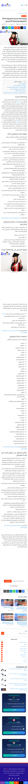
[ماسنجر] (12, 27)
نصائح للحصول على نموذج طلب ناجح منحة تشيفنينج (15, 93)
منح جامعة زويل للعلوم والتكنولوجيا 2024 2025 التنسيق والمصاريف (22, 623)
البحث (26, 631)
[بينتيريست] (18, 27)
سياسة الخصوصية (13, 771)
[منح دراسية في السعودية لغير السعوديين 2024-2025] (7, 617)
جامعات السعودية (22, 642)
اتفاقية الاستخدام (6, 771)
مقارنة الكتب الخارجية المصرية (14, 775)
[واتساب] (9, 27)
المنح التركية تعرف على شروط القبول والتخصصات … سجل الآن (21, 609)
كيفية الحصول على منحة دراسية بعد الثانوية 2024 (14, 331)
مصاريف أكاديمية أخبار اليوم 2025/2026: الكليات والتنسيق (18, 679)
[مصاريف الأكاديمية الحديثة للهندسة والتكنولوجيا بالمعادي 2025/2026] (3, 689)
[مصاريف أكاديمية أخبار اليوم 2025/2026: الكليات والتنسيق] (3, 679)
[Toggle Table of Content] (24, 82)
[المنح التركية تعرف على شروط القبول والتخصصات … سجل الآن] (21, 602)
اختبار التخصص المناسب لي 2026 (9, 773)
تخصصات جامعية (23, 648)
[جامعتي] (6, 5)
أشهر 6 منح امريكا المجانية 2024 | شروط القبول (15, 448)
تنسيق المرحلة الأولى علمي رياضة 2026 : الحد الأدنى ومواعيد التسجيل (17, 674)
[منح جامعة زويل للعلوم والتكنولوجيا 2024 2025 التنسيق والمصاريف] (21, 617)
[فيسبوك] (24, 27)
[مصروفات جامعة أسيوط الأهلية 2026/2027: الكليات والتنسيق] (3, 669)
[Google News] (14, 586)
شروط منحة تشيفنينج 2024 (20, 85)
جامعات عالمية (23, 650)
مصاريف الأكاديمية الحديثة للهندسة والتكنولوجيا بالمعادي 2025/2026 (18, 689)
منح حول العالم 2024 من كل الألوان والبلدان (11, 218)
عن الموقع (23, 771)
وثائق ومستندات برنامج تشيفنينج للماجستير (16, 87)
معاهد (25, 652)
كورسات (24, 661)
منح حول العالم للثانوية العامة (8, 608)
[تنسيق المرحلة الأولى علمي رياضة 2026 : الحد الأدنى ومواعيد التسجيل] (3, 674)
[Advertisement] (15, 5)
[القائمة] (26, 5)
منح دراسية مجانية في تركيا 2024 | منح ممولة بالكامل (15, 526)
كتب (25, 659)
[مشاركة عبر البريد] (8, 591)
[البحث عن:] (24, 5)
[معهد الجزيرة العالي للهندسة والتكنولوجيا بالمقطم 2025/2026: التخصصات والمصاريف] (3, 684)
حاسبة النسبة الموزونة (20, 773)
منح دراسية (20, 13)
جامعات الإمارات (23, 655)
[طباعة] (3, 27)
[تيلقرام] (6, 27)
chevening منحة (22, 84)
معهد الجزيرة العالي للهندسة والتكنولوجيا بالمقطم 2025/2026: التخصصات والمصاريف (18, 684)
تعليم (25, 644)
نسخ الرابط (8, 581)
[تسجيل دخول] (21, 5)
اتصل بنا (19, 771)
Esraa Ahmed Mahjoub (22, 24)
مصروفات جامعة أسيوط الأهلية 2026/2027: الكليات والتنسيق (17, 669)
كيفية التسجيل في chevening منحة (18, 89)
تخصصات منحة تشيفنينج (20, 91)
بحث (3, 633)
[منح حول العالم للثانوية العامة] (7, 602)
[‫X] (21, 27)
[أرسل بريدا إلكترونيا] (17, 24)
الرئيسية (24, 13)
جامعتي (4, 769)
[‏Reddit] (15, 27)
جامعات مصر (23, 646)
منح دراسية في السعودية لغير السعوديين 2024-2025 (7, 622)
